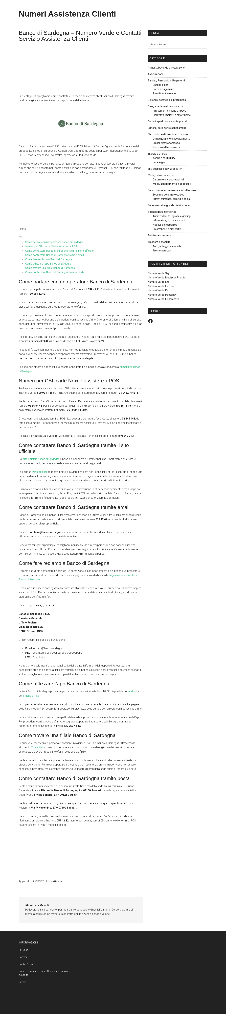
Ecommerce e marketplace (168, 194)
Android (132, 691)
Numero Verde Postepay (162, 294)
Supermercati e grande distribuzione (169, 205)
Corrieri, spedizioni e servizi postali (167, 121)
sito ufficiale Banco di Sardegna (41, 459)
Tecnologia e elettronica (162, 211)
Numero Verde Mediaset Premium (167, 277)
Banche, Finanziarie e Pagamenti (166, 80)
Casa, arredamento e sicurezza (165, 106)
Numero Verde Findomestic (164, 299)
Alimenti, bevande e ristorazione (166, 67)
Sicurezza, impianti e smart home (172, 115)
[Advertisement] (81, 69)
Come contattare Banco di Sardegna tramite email (54, 255)
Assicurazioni (155, 74)
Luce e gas (159, 162)
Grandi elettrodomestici (166, 143)
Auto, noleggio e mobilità (167, 246)
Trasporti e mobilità (159, 242)
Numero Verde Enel (159, 281)
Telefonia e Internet (159, 235)
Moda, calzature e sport (162, 175)
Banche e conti (161, 84)
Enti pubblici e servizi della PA (165, 168)
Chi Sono (23, 950)
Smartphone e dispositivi (167, 229)
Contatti (23, 957)
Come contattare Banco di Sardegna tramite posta (54, 272)
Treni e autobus (162, 250)
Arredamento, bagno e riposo (169, 110)
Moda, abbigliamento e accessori (172, 183)
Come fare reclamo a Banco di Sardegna (48, 259)
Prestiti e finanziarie (164, 93)
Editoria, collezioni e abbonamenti (167, 127)
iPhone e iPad (31, 695)
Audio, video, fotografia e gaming (172, 216)
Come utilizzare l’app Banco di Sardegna (48, 263)
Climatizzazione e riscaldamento (171, 138)
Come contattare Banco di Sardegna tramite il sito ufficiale (59, 250)
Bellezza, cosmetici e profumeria (167, 99)
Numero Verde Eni (158, 290)
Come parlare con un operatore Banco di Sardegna (54, 242)
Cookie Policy (26, 964)
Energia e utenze (157, 153)
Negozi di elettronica (165, 224)
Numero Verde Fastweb (161, 286)
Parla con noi (39, 471)
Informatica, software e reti (169, 220)
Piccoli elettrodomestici (167, 147)
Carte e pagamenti (163, 89)
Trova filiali (37, 747)
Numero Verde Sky (158, 273)
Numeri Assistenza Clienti (67, 13)
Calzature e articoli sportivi (168, 179)
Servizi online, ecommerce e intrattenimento (173, 190)
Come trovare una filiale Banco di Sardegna (50, 268)
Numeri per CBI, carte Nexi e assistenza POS (51, 246)
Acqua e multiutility (164, 158)
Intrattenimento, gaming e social (171, 198)
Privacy (22, 982)
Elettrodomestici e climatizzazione (168, 134)
